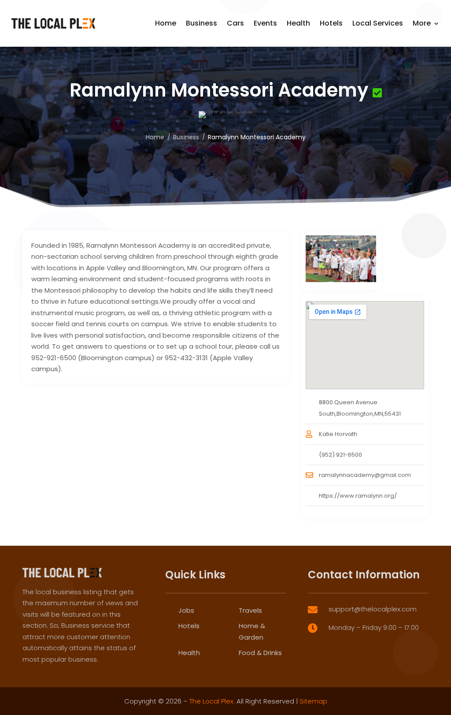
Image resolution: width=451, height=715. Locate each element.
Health (298, 23)
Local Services (377, 23)
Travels (250, 610)
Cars (235, 23)
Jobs (186, 610)
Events (265, 23)
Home (165, 23)
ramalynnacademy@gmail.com (365, 475)
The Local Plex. (212, 701)
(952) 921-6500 (340, 455)
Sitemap (313, 701)
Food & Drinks (260, 652)
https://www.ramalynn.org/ (358, 496)
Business (201, 23)
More (422, 23)
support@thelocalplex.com (373, 609)
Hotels (331, 23)
